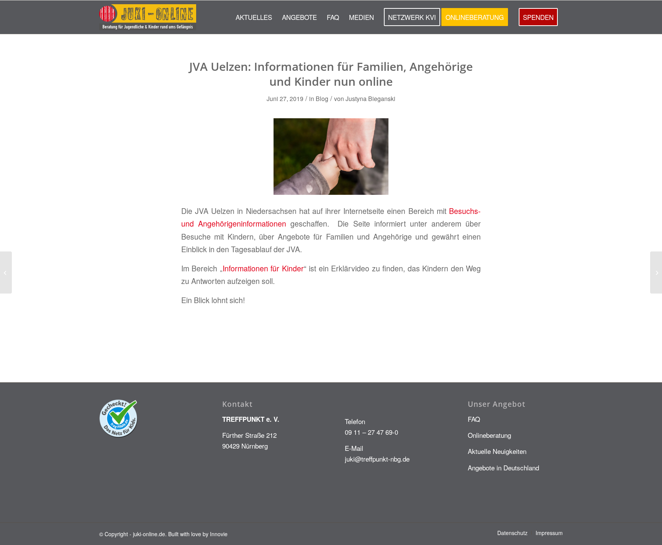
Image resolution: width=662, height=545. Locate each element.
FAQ (474, 419)
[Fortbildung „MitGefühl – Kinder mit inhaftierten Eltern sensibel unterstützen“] (6, 272)
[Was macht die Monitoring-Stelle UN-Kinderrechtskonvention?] (656, 272)
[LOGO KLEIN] (147, 17)
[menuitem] (254, 17)
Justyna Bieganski (370, 98)
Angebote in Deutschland (503, 467)
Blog (322, 98)
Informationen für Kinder (263, 268)
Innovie (219, 534)
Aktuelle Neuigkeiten (497, 451)
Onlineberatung (489, 435)
